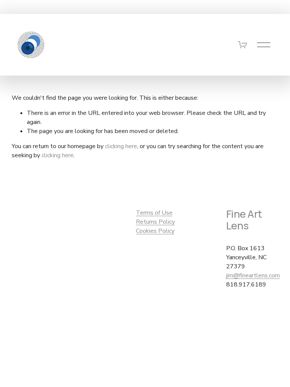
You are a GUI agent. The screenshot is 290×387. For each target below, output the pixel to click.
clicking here (121, 146)
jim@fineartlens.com (253, 275)
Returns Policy (155, 222)
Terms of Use (154, 213)
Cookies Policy (155, 231)
